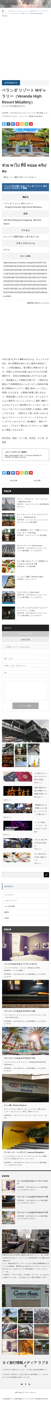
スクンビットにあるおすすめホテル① (19, 1058)
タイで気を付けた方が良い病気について (40, 857)
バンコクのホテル (36, 551)
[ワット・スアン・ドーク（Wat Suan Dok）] (33, 761)
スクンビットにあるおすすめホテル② (19, 1011)
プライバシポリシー (30, 1392)
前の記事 (13, 481)
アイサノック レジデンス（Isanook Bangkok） (24, 1152)
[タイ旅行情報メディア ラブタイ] (19, 4)
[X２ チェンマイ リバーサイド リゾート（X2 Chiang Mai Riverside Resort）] (41, 1347)
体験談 (6, 912)
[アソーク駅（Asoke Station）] (9, 1331)
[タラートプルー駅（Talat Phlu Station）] (25, 731)
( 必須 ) (8, 658)
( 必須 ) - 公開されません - (15, 665)
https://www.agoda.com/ (14, 455)
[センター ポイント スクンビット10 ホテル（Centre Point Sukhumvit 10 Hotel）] (25, 1295)
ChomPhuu (38, 116)
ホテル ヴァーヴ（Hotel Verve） (30, 546)
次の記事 (37, 481)
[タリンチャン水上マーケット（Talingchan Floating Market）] (33, 749)
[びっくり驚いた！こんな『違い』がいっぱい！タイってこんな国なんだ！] (41, 1315)
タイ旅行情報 (38, 113)
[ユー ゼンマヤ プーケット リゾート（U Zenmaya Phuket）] (25, 1315)
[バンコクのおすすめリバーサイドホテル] (9, 1347)
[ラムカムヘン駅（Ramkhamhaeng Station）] (41, 1331)
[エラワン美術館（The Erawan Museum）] (9, 1315)
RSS (29, 1384)
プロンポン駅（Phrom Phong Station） (40, 843)
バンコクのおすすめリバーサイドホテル (20, 964)
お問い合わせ (19, 1392)
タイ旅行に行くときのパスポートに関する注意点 (40, 776)
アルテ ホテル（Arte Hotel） (28, 592)
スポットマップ (27, 113)
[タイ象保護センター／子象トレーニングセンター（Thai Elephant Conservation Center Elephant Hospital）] (21, 749)
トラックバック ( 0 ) (25, 634)
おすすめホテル (15, 113)
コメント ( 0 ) (25, 639)
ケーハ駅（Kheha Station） (16, 1105)
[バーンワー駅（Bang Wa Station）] (8, 749)
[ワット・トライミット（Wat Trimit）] (25, 1347)
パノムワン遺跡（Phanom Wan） (31, 577)
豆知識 (6, 918)
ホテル (14, 116)
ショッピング (31, 520)
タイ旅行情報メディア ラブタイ (25, 1364)
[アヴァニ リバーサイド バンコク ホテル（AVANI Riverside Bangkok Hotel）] (8, 761)
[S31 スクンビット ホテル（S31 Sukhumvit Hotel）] (21, 761)
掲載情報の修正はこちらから (38, 303)
